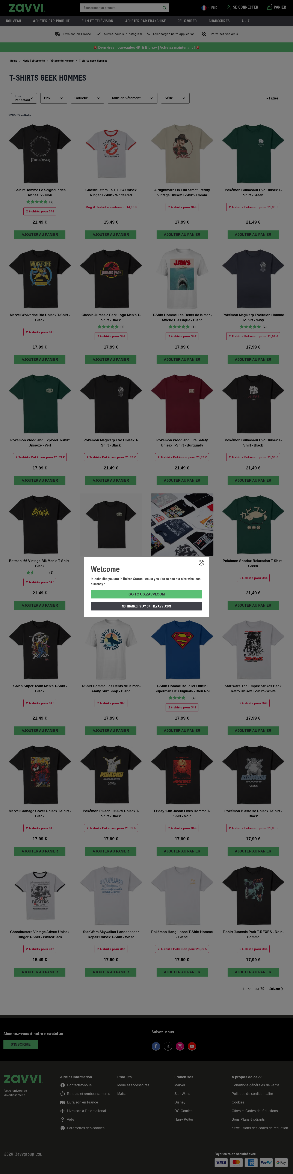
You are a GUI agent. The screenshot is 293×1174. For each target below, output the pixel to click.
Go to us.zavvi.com (146, 594)
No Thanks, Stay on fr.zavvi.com (146, 606)
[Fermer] (201, 562)
